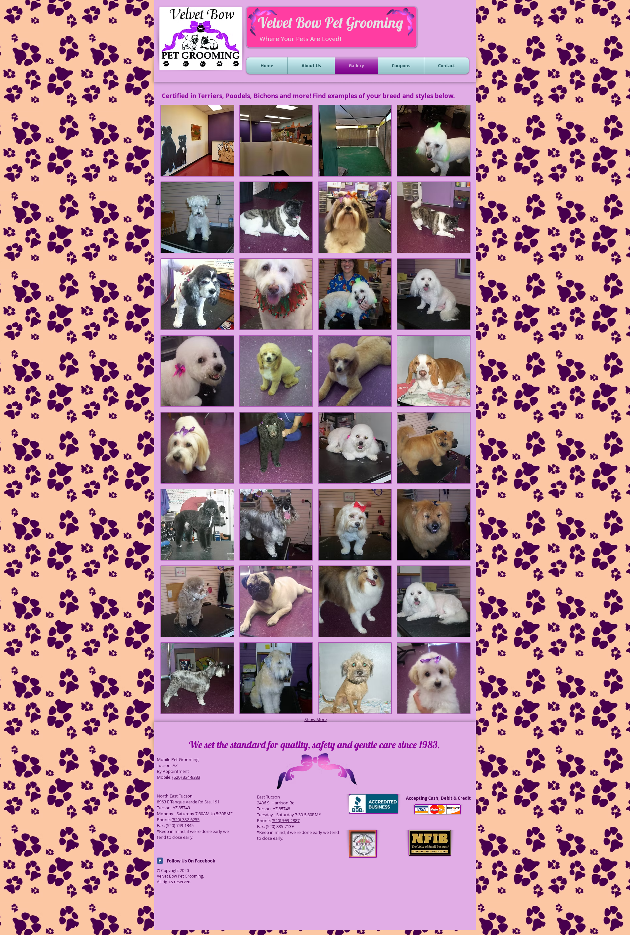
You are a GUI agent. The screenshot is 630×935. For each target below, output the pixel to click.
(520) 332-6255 (186, 819)
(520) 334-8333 (186, 777)
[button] (197, 141)
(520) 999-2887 (286, 820)
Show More (315, 719)
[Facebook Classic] (160, 861)
